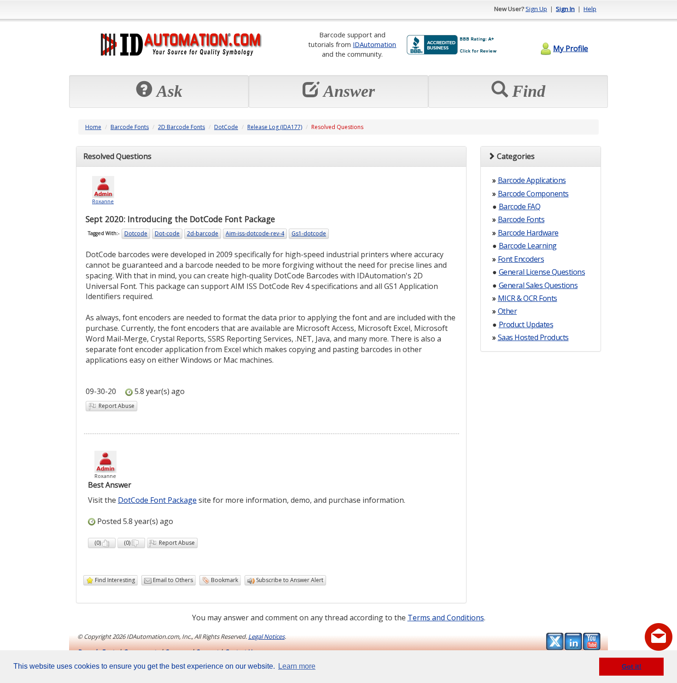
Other (507, 311)
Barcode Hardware (528, 233)
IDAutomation (374, 44)
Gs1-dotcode (309, 233)
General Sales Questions (538, 285)
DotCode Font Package (157, 500)
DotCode (226, 127)
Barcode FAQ (520, 206)
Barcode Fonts (130, 127)
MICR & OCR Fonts (527, 298)
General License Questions (542, 272)
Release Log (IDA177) (274, 127)
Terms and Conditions (446, 617)
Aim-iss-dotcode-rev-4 (255, 233)
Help (590, 9)
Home (93, 127)
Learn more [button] (296, 666)
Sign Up (536, 9)
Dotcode (135, 233)
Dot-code (167, 233)
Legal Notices (266, 636)
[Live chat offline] (658, 637)
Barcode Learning (528, 246)
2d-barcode (202, 233)
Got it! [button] (632, 666)
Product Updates (526, 324)
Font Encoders (521, 259)
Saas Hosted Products (533, 337)
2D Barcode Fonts (181, 127)
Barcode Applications (532, 180)
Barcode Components (533, 193)
